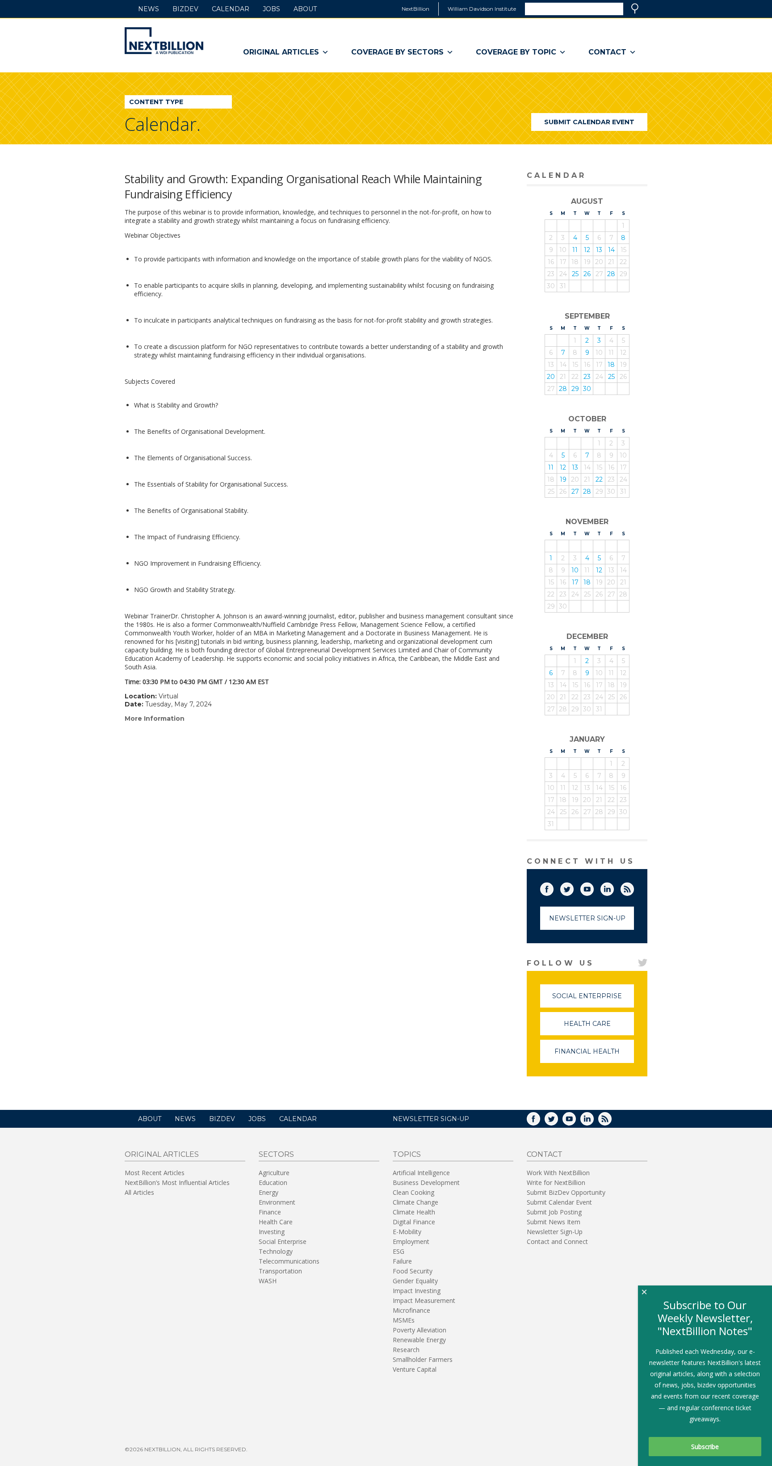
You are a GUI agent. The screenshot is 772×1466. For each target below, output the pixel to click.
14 (611, 250)
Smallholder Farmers (423, 1359)
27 (575, 491)
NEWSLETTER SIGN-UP (431, 1119)
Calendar (230, 9)
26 (587, 274)
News (148, 9)
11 (575, 250)
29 (575, 389)
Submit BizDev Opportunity (566, 1192)
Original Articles (281, 52)
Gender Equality (415, 1281)
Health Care (599, 1027)
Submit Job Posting (554, 1212)
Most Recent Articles (155, 1172)
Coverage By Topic (516, 52)
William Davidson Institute (482, 8)
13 (599, 250)
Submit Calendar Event (589, 122)
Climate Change (415, 1202)
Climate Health (414, 1212)
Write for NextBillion (556, 1182)
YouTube (593, 887)
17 (575, 582)
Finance (270, 1212)
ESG (398, 1251)
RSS (633, 887)
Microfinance (411, 1310)
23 (587, 377)
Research (406, 1349)
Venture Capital (414, 1369)
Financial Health (594, 1055)
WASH (268, 1281)
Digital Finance (414, 1222)
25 (575, 274)
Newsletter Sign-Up (587, 918)
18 (611, 365)
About (305, 9)
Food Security (412, 1271)
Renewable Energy (419, 1340)
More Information (155, 718)
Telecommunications (289, 1261)
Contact (607, 52)
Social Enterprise (593, 1000)
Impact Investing (417, 1290)
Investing (272, 1231)
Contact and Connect (557, 1241)
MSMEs (404, 1320)
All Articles (139, 1192)
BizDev (185, 9)
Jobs (271, 9)
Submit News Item (553, 1222)
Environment (277, 1202)
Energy (268, 1192)
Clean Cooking (413, 1192)
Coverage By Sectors (397, 52)
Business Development (426, 1182)
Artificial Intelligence (421, 1172)
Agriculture (274, 1172)
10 (575, 570)
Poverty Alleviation (419, 1330)
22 (599, 479)
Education (273, 1182)
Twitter (573, 887)
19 (563, 479)
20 (551, 377)
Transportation (280, 1271)
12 (587, 250)
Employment (411, 1241)
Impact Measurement (424, 1300)
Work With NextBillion (558, 1172)
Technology (276, 1251)
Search (634, 8)
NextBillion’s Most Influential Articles (177, 1182)
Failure (402, 1261)
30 (587, 389)
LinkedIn (613, 887)
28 (611, 274)
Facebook (553, 887)
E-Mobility (407, 1231)
